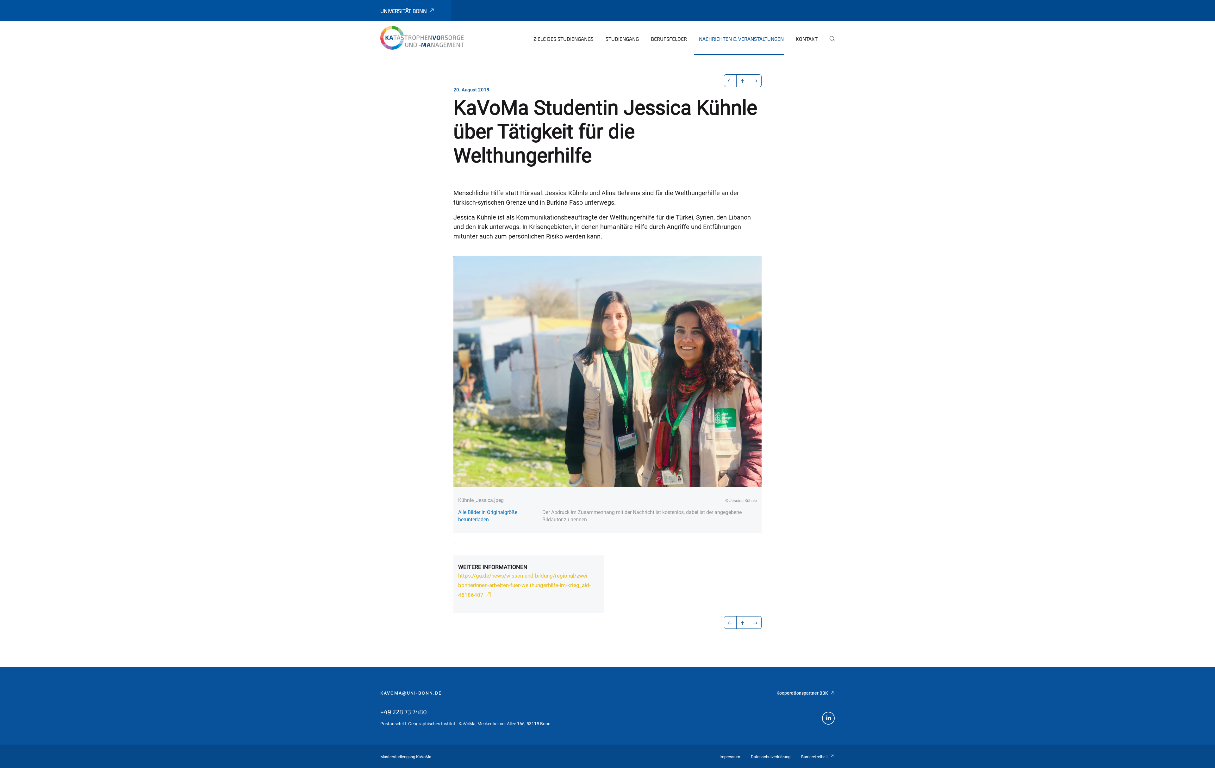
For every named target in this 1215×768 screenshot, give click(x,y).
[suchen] (830, 43)
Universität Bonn (403, 11)
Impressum (730, 756)
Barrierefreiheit (814, 756)
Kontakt (807, 39)
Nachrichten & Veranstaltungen (741, 39)
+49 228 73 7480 (403, 711)
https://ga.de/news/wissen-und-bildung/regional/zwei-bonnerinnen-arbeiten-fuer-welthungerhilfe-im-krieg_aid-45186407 (524, 585)
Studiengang (622, 39)
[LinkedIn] (828, 719)
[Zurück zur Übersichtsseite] (742, 80)
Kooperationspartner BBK (802, 693)
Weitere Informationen (492, 567)
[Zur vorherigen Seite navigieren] (730, 80)
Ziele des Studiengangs (563, 39)
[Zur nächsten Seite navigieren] (755, 80)
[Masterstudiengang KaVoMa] (424, 38)
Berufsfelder (669, 39)
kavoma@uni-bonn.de (411, 693)
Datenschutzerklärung (770, 756)
